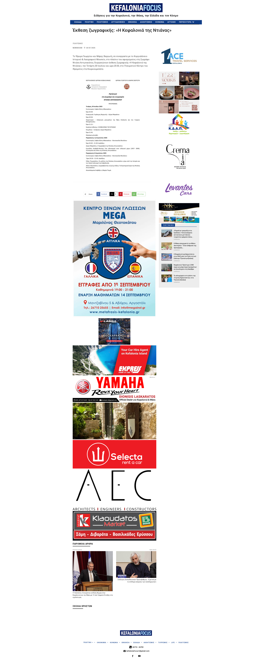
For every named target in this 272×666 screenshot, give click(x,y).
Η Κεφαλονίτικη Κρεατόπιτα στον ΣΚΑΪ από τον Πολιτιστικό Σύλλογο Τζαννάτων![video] (185, 256)
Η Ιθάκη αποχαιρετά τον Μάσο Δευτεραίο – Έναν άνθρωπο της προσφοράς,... (185, 246)
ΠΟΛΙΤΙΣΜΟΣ (78, 43)
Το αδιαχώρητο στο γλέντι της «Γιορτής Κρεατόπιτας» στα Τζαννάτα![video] (185, 278)
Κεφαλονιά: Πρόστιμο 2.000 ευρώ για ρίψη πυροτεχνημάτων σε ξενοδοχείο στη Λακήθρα (185, 267)
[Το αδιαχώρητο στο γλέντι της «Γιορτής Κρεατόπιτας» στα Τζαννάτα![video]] (166, 278)
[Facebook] (133, 656)
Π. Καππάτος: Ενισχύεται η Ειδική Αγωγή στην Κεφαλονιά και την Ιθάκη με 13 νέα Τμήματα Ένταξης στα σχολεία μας (93, 595)
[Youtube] (139, 656)
